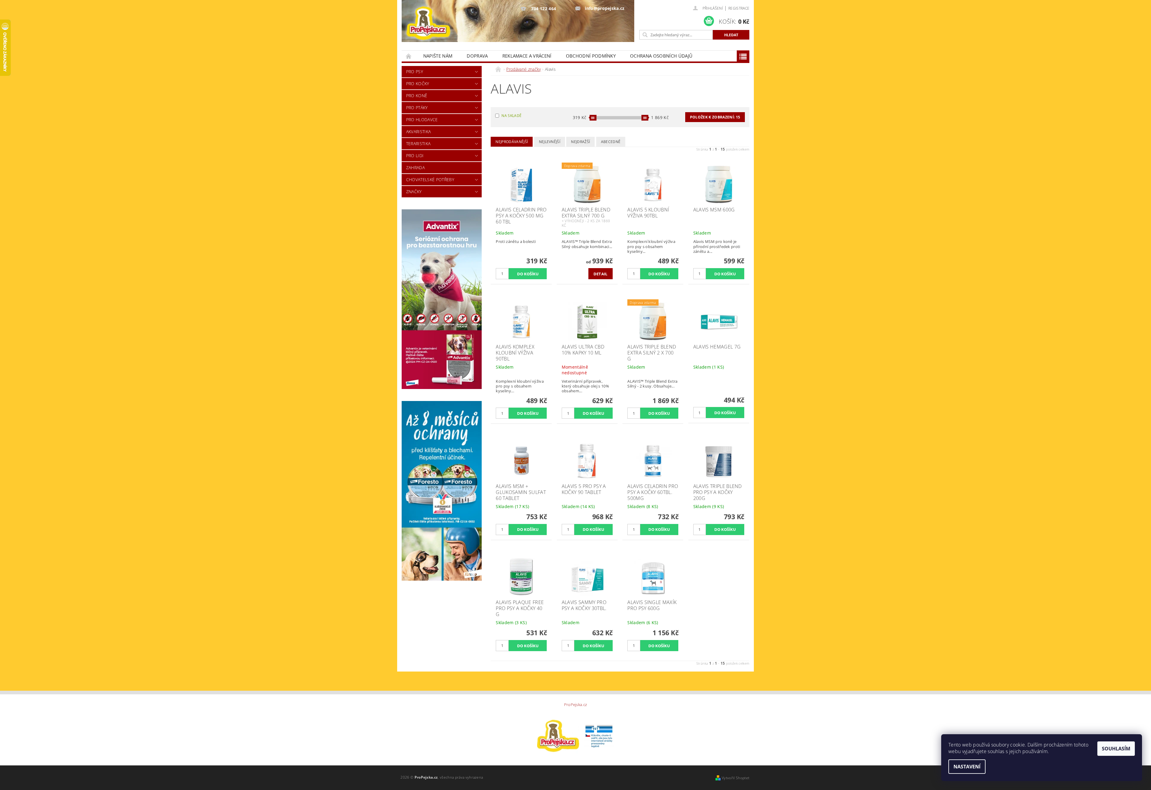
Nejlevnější (550, 141)
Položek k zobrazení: (715, 117)
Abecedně (611, 141)
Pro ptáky (417, 107)
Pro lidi (415, 155)
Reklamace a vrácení (527, 56)
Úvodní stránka (409, 56)
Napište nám (438, 56)
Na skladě (511, 115)
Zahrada (415, 167)
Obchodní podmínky (591, 56)
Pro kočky (417, 83)
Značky (414, 191)
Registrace (738, 8)
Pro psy (414, 71)
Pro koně (416, 95)
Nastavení (966, 766)
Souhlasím (1116, 748)
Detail (600, 274)
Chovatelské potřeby (430, 179)
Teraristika (418, 143)
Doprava (477, 56)
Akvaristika (418, 131)
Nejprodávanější (511, 141)
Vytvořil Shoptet (735, 777)
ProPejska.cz (575, 705)
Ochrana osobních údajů (661, 56)
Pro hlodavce (422, 119)
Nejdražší (580, 141)
